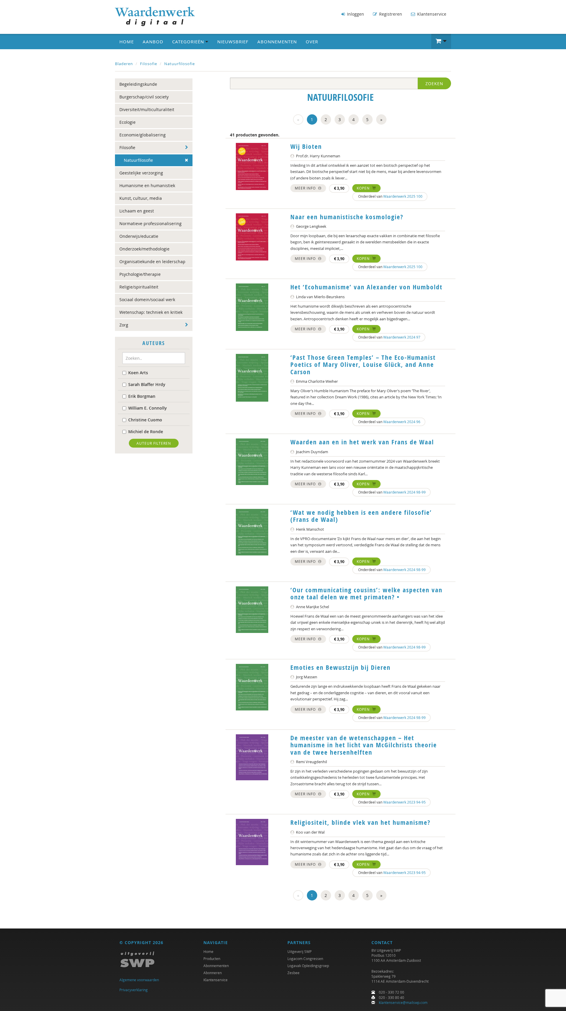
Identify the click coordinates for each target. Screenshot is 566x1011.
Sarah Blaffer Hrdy (146, 384)
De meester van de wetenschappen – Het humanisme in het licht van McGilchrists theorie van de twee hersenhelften (363, 744)
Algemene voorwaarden (139, 979)
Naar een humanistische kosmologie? (346, 216)
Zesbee (293, 972)
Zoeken (434, 83)
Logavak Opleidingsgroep (308, 965)
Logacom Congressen (305, 958)
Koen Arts (138, 372)
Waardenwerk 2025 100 (402, 196)
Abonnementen (277, 41)
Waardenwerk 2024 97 (401, 337)
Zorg (123, 325)
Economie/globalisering (142, 135)
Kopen (364, 188)
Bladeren (124, 63)
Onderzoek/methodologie (144, 249)
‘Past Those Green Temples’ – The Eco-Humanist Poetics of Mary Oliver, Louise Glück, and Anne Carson (363, 364)
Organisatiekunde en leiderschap (152, 261)
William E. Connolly (147, 408)
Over (312, 41)
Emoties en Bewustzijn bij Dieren (340, 667)
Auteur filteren (153, 443)
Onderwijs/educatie (138, 236)
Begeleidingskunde (138, 84)
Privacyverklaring (133, 989)
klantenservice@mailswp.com (403, 1002)
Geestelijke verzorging (141, 173)
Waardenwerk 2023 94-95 (404, 802)
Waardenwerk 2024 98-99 (404, 492)
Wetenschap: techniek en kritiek (150, 312)
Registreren (390, 14)
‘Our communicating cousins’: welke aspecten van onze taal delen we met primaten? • (366, 593)
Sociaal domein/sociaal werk (147, 299)
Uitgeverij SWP (299, 951)
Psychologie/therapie (140, 274)
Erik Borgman (141, 396)
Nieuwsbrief (233, 41)
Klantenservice (431, 14)
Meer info (306, 188)
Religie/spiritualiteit (138, 287)
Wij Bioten (306, 146)
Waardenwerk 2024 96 (401, 421)
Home (126, 41)
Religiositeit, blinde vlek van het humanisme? (360, 822)
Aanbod (153, 41)
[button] (441, 41)
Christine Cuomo (145, 420)
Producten (211, 958)
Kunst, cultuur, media (140, 198)
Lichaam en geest (136, 211)
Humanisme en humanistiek (147, 185)
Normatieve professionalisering (150, 223)
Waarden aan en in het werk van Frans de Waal (362, 442)
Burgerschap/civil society (144, 97)
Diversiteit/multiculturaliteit (146, 109)
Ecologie (127, 122)
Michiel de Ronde (145, 431)
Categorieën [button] (188, 41)
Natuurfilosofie (179, 63)
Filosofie (148, 63)
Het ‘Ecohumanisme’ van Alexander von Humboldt (366, 287)
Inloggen (355, 14)
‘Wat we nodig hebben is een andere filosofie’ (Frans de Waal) (361, 516)
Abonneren (212, 972)
